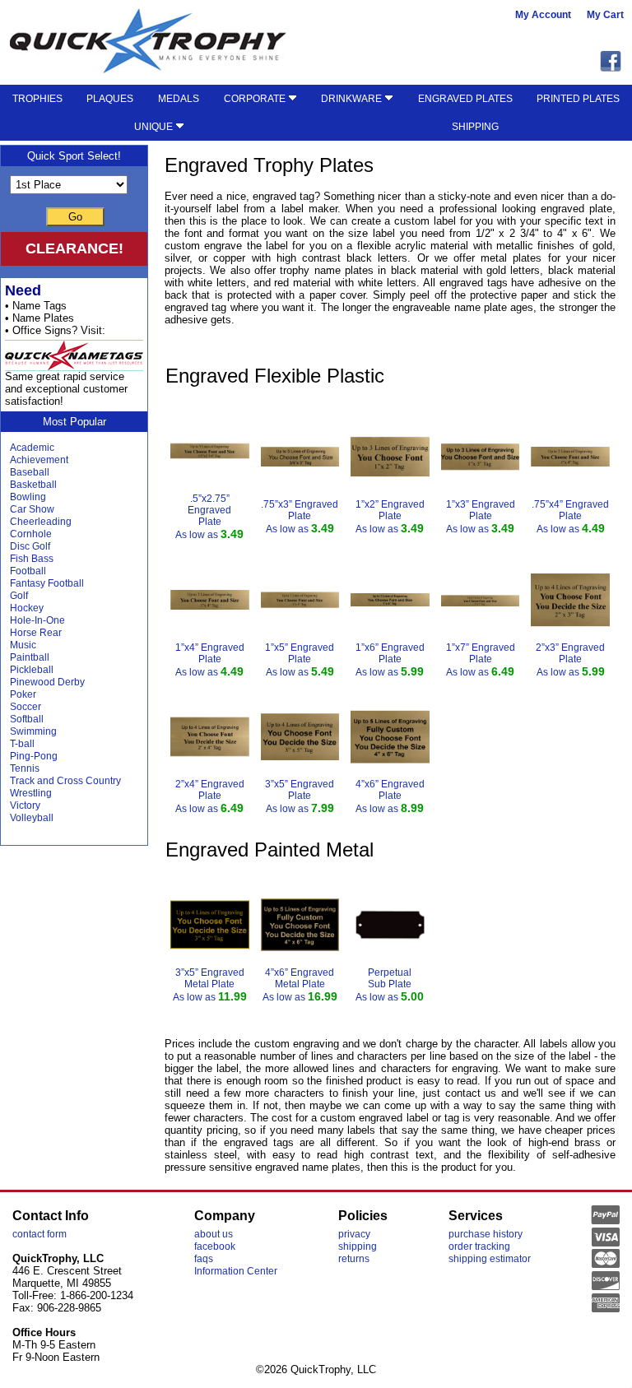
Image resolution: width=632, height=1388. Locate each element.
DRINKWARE (352, 98)
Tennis (25, 768)
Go (75, 217)
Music (23, 645)
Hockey (27, 608)
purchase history (485, 1234)
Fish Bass (31, 558)
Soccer (25, 707)
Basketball (33, 484)
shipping (357, 1246)
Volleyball (31, 818)
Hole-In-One (37, 620)
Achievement (39, 460)
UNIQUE (154, 126)
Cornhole (31, 534)
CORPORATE (256, 98)
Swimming (33, 731)
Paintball (29, 657)
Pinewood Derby (47, 682)
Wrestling (31, 793)
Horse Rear (36, 632)
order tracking (479, 1246)
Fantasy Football (47, 583)
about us (213, 1234)
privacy (354, 1234)
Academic (32, 447)
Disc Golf (30, 546)
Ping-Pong (34, 756)
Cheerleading (41, 521)
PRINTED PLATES (578, 98)
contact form (39, 1234)
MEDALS (178, 98)
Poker (23, 694)
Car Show (32, 509)
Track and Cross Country (65, 781)
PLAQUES (109, 98)
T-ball (22, 744)
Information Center (235, 1271)
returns (353, 1259)
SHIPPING (475, 126)
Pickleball (31, 669)
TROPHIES (37, 98)
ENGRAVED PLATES (465, 98)
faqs (203, 1259)
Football (28, 571)
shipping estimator (489, 1259)
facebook (214, 1246)
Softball (27, 719)
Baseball (29, 472)
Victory (25, 805)
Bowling (28, 497)
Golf (19, 595)
